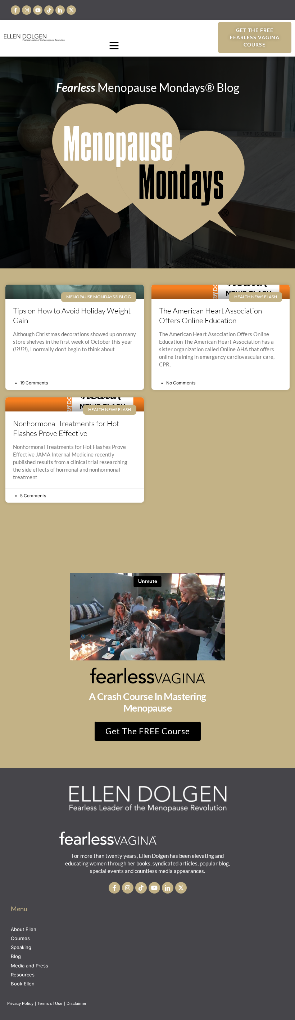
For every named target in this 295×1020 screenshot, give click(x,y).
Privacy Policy (20, 1003)
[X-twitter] (71, 10)
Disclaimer (77, 1003)
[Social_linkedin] (60, 10)
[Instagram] (26, 10)
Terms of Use (50, 1003)
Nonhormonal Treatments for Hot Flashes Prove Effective (66, 428)
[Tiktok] (49, 10)
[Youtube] (37, 10)
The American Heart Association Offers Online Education (210, 315)
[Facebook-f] (15, 10)
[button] (114, 45)
